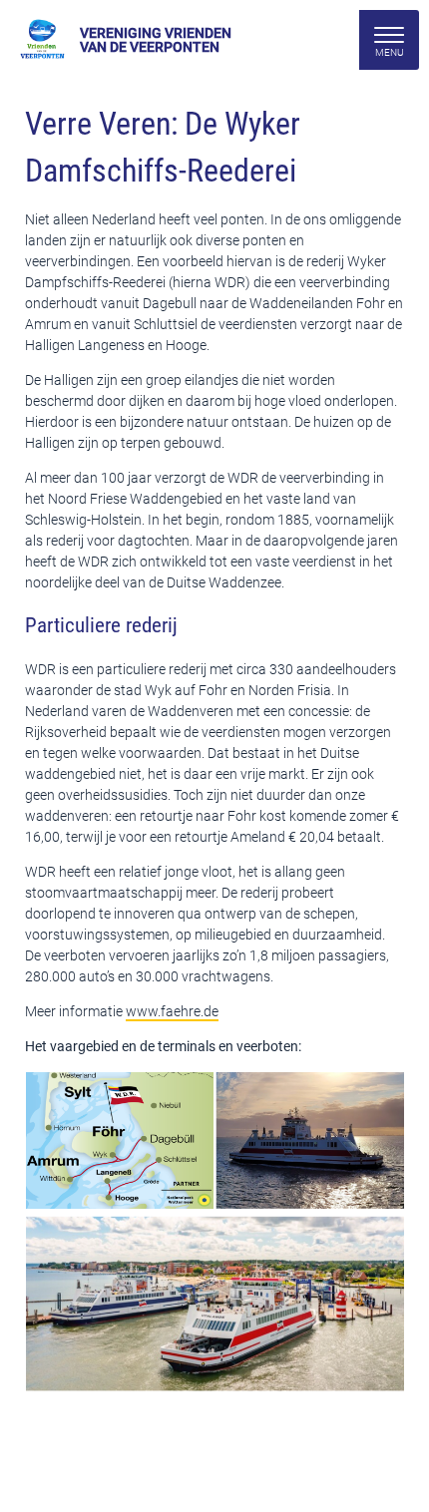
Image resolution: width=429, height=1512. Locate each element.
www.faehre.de (172, 1011)
